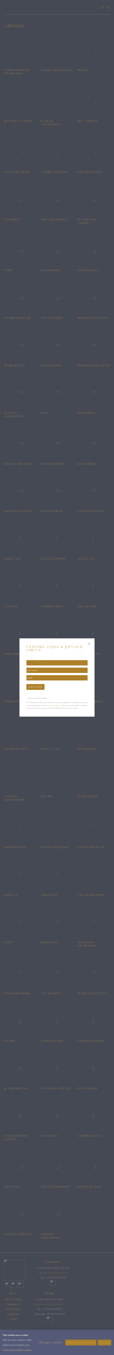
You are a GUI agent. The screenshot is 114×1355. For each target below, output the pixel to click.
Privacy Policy (55, 705)
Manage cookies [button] (51, 1342)
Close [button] (88, 645)
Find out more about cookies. (17, 1350)
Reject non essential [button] (80, 1342)
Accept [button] (104, 1342)
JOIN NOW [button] (35, 687)
